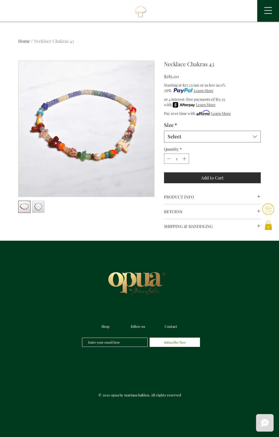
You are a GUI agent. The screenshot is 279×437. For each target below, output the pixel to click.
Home (24, 41)
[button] (268, 10)
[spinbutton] (176, 158)
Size (170, 125)
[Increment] (184, 158)
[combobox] (212, 136)
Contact (171, 326)
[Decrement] (168, 158)
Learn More (203, 90)
